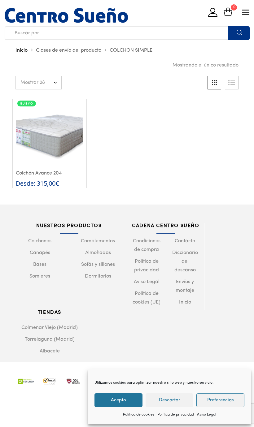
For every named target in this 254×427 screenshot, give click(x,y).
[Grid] (214, 82)
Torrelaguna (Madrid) (50, 339)
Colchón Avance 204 (39, 173)
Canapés (40, 252)
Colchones (39, 241)
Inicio (21, 50)
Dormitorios (98, 276)
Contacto (185, 241)
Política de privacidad (175, 414)
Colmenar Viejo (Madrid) (49, 327)
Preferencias (220, 400)
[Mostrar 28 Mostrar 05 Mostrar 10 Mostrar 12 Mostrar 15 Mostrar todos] (38, 82)
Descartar (169, 400)
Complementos (98, 241)
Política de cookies (138, 414)
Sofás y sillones (98, 264)
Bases (39, 264)
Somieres (39, 276)
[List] (232, 82)
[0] (228, 12)
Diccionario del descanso (185, 261)
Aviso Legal (206, 414)
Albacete (50, 351)
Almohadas (98, 252)
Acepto (118, 400)
